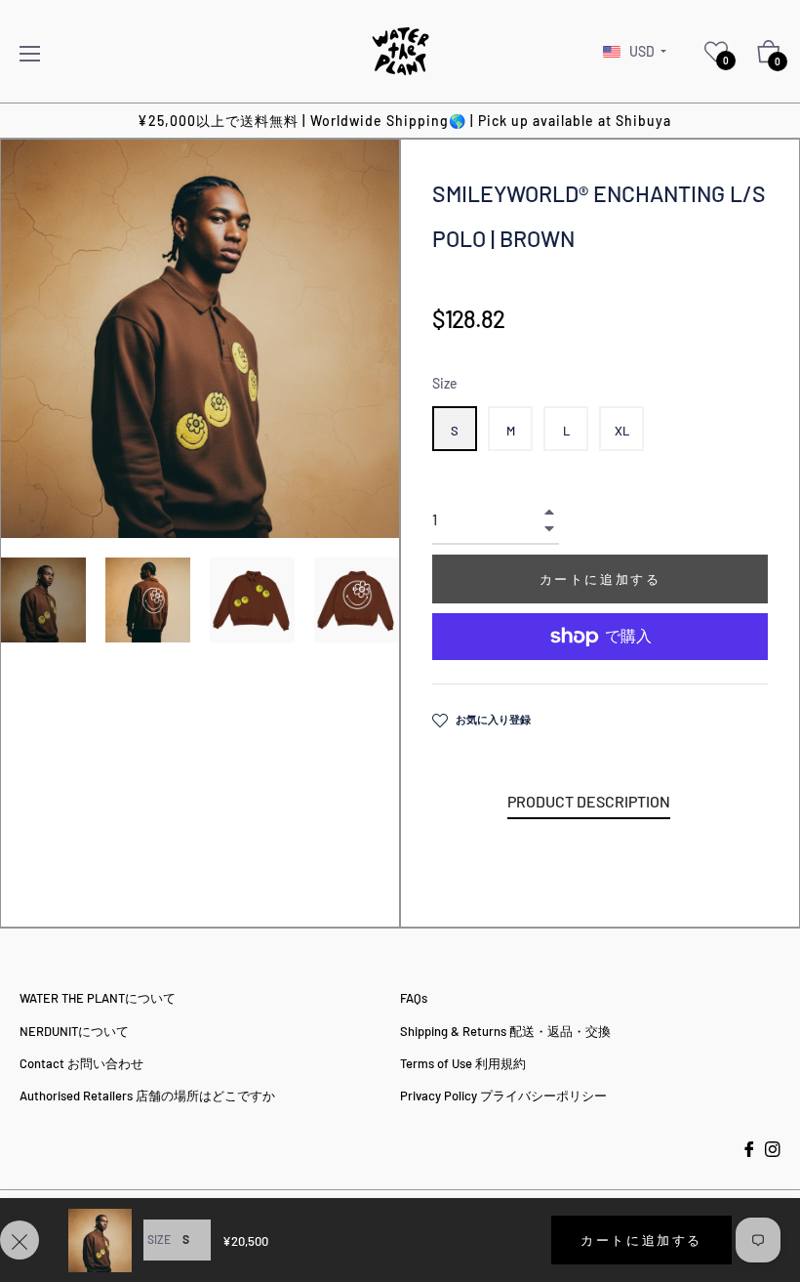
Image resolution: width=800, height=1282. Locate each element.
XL (622, 430)
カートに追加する (641, 1240)
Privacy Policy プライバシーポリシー (503, 1095)
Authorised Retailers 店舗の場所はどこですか (147, 1095)
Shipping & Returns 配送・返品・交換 (505, 1031)
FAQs (413, 998)
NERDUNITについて (74, 1031)
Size (445, 383)
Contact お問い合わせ (81, 1063)
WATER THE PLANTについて (98, 998)
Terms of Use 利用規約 (463, 1063)
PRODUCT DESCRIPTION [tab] (588, 801)
